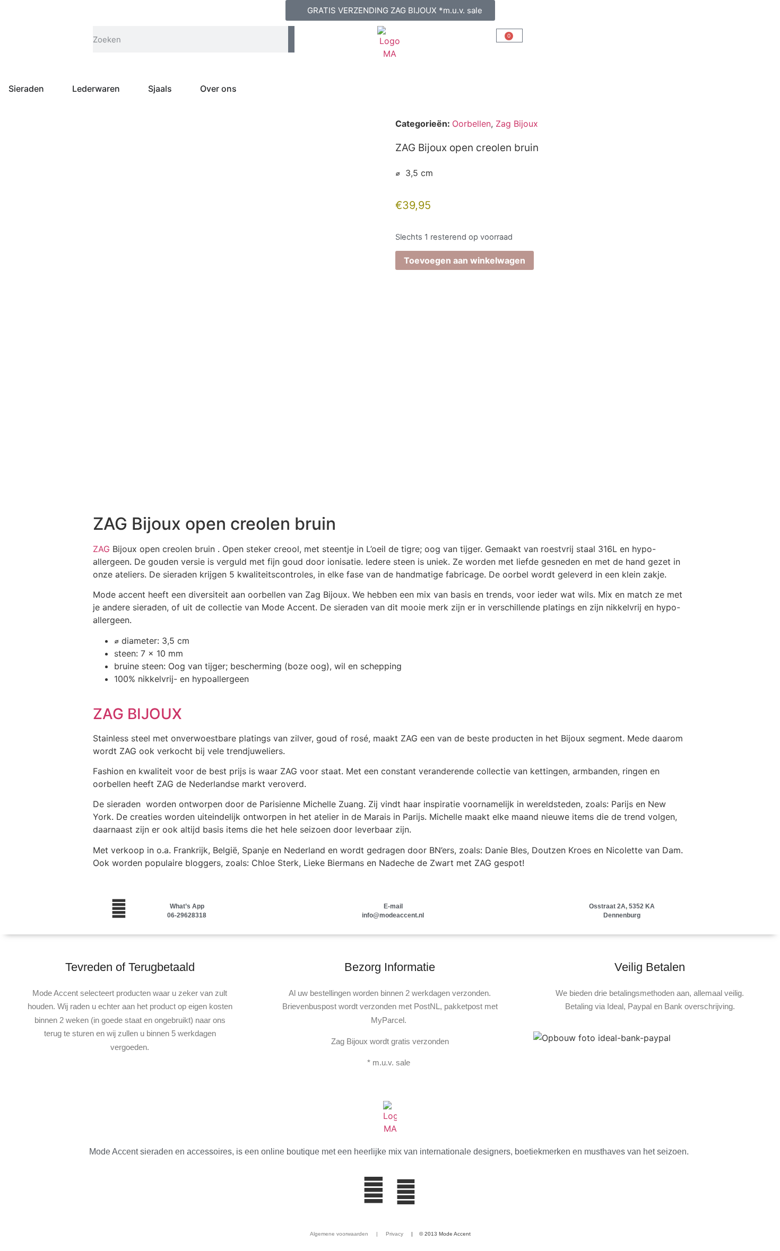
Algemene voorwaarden (339, 1234)
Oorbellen (471, 123)
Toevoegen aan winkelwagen (464, 260)
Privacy (393, 1234)
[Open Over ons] (243, 88)
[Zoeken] (291, 39)
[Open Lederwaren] (127, 88)
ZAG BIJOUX (137, 714)
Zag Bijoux (517, 123)
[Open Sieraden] (51, 88)
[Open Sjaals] (179, 88)
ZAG (101, 549)
